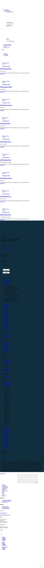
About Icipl (4, 485)
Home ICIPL (6, 303)
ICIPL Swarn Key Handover (7, 329)
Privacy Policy (6, 312)
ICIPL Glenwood (7, 281)
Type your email (6, 268)
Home (3, 484)
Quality (5, 306)
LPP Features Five (5, 135)
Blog (5, 309)
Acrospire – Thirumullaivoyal (7, 345)
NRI (3, 492)
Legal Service (4, 502)
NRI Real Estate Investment (7, 315)
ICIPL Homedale (7, 279)
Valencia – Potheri (7, 333)
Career (5, 310)
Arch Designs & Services (7, 322)
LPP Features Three (5, 172)
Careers (5, 447)
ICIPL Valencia (7, 282)
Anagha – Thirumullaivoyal (7, 337)
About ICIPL (6, 304)
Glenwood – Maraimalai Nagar (7, 351)
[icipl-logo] (6, 5)
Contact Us (6, 311)
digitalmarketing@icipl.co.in (7, 249)
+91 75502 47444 (5, 247)
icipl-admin (3, 91)
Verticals (5, 320)
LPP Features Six (5, 117)
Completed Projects (5, 508)
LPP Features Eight (5, 81)
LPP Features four (5, 154)
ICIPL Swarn (6, 283)
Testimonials (6, 308)
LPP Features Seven (6, 99)
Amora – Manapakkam (6, 343)
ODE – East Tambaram (6, 347)
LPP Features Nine (5, 62)
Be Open (7, 456)
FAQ (3, 494)
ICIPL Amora (6, 280)
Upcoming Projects (5, 507)
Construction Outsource (6, 325)
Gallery (3, 63)
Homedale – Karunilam (6, 349)
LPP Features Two (5, 190)
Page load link (2, 473)
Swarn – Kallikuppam (6, 335)
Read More (2, 92)
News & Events (7, 319)
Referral (5, 318)
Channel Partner (7, 317)
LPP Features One (5, 212)
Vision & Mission (7, 305)
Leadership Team (7, 307)
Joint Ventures (6, 316)
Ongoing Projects (5, 506)
